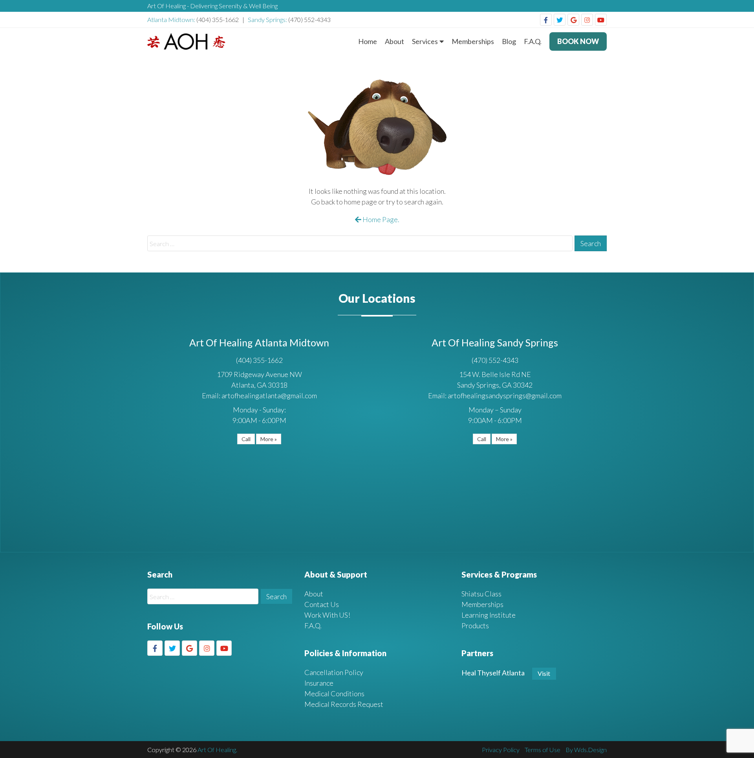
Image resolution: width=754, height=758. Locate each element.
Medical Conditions (334, 693)
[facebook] (546, 20)
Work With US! (327, 615)
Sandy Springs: (268, 19)
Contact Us (321, 604)
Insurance (318, 683)
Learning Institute (488, 615)
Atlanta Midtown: (171, 19)
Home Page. (380, 219)
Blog (509, 41)
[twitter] (560, 20)
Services (425, 41)
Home (367, 41)
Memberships (473, 41)
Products (475, 625)
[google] (573, 20)
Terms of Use (542, 749)
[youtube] (601, 20)
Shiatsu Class (481, 593)
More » (268, 439)
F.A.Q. (533, 41)
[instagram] (587, 20)
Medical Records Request (343, 704)
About (394, 41)
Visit (544, 673)
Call (246, 439)
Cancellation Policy (333, 672)
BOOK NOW (578, 41)
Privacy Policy (501, 749)
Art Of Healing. (217, 749)
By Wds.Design (586, 749)
